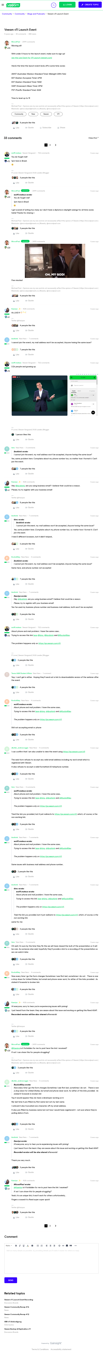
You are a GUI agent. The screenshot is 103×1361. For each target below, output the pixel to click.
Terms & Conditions (40, 1349)
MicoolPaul (15, 42)
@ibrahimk (20, 485)
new (33, 114)
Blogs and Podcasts (36, 13)
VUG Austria (9, 1325)
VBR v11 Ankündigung (12, 1321)
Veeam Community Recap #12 (16, 1314)
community (19, 114)
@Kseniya (15, 1048)
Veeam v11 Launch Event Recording (18, 1299)
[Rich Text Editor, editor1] (51, 1260)
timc (13, 447)
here (35, 635)
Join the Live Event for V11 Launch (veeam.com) (31, 57)
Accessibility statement (61, 1349)
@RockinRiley (64, 635)
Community (7, 13)
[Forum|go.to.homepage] (13, 5)
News (6, 1310)
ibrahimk (14, 338)
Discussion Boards (11, 1303)
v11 (58, 114)
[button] (2, 5)
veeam (46, 114)
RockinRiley (15, 557)
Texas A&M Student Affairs (21, 673)
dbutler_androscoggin (19, 748)
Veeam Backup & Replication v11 (17, 1329)
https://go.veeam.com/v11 (49, 643)
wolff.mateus (16, 153)
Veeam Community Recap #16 (16, 1307)
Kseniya (14, 309)
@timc (40, 635)
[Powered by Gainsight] (51, 1344)
